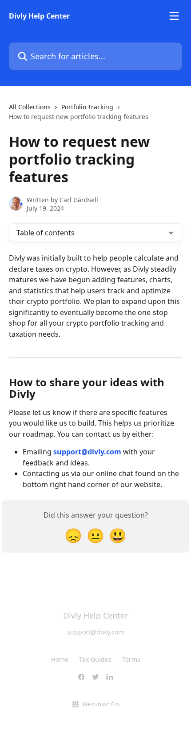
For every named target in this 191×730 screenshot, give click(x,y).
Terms (131, 659)
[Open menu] (174, 16)
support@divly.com (87, 452)
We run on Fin (100, 704)
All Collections (30, 107)
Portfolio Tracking (87, 107)
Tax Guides (95, 659)
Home (59, 659)
